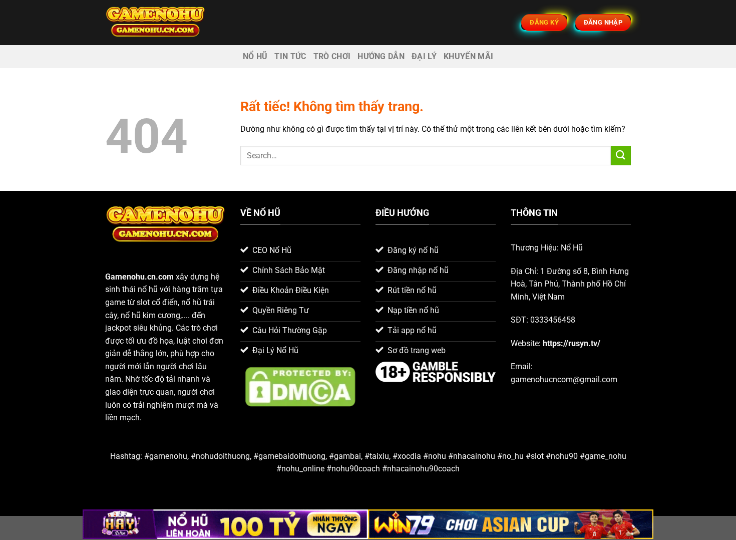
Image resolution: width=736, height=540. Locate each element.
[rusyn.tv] (155, 22)
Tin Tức (290, 56)
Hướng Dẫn (381, 56)
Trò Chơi (332, 56)
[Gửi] (621, 155)
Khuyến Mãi (468, 56)
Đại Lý (424, 56)
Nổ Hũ (255, 56)
